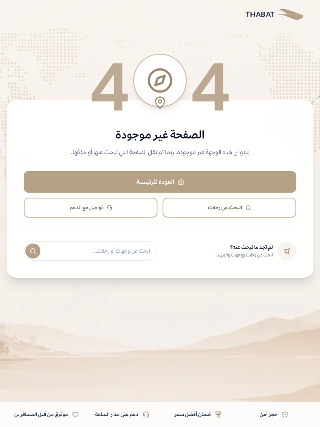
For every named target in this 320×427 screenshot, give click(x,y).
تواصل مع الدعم (86, 207)
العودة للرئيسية (155, 182)
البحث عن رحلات (225, 207)
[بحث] (32, 251)
